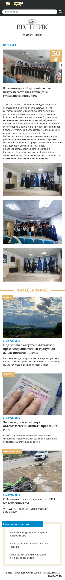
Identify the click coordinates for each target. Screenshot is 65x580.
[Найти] (60, 11)
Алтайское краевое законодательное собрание (28, 545)
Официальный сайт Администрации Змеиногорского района (27, 556)
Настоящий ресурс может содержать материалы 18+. (28, 534)
